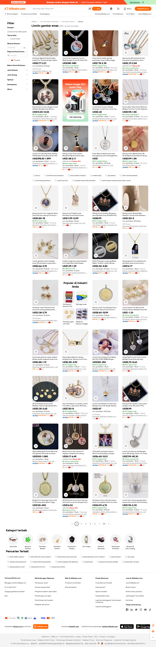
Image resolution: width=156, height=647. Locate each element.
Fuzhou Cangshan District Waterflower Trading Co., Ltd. (135, 271)
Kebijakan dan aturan (42, 604)
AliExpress (45, 637)
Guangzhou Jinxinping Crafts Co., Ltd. (45, 163)
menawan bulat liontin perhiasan (84, 180)
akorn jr (37, 175)
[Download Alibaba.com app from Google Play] (143, 626)
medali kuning (96, 175)
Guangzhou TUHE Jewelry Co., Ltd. (44, 118)
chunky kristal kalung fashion (42, 562)
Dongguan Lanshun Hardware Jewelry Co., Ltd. (45, 320)
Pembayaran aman (41, 583)
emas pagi (130, 557)
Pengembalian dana (102, 596)
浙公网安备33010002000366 (115, 643)
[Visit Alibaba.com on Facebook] (127, 609)
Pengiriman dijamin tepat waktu (46, 591)
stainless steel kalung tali (18, 562)
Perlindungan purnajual (43, 596)
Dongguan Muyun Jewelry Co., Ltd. (104, 271)
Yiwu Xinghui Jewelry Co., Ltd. (102, 165)
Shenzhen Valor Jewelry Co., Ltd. (73, 223)
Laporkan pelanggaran (103, 606)
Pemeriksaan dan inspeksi (44, 600)
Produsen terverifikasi (73, 583)
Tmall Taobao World (67, 637)
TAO (95, 637)
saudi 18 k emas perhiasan (55, 175)
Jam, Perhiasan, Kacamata (49, 21)
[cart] (118, 9)
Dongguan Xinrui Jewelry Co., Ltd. (74, 369)
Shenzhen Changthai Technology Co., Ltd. (45, 225)
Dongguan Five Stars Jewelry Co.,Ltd (135, 118)
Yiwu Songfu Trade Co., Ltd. (42, 71)
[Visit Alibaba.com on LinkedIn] (131, 609)
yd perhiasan (89, 562)
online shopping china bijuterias (68, 562)
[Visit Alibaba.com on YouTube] (145, 609)
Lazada (78, 637)
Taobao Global (87, 637)
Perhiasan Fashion (68, 21)
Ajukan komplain (101, 591)
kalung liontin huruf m (38, 567)
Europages (111, 637)
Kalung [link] (80, 21)
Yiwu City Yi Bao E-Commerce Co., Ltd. (135, 415)
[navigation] (17, 273)
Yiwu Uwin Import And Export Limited (135, 72)
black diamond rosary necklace (41, 557)
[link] (153, 625)
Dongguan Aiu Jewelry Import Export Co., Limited (135, 226)
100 (104, 524)
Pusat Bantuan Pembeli (103, 583)
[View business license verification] (99, 643)
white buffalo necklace (17, 557)
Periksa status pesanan (134, 591)
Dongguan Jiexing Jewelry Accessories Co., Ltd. (135, 319)
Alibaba (34, 21)
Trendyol (102, 637)
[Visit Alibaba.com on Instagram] (140, 609)
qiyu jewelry (111, 175)
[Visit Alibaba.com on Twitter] (136, 609)
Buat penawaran (71, 587)
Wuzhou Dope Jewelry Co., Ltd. (43, 461)
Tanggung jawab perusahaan (15, 591)
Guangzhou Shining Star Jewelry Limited (105, 317)
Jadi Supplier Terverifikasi (135, 596)
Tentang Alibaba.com (12, 578)
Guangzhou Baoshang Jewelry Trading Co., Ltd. (135, 369)
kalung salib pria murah (17, 567)
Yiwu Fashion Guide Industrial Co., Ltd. (75, 273)
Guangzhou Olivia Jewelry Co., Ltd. (44, 413)
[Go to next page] (109, 524)
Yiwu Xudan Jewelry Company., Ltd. (104, 70)
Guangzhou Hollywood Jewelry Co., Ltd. (45, 271)
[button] (89, 8)
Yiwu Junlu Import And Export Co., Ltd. (75, 465)
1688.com (54, 637)
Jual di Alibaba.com (132, 583)
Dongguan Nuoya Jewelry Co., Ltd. (104, 118)
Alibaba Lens (18, 626)
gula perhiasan (116, 557)
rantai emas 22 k (62, 180)
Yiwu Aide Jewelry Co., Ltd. (131, 165)
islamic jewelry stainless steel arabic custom (116, 180)
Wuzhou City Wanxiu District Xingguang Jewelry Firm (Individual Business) (75, 70)
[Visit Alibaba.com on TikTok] (150, 609)
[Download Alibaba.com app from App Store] (127, 626)
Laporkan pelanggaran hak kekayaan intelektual (108, 601)
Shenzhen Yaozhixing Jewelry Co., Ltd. (105, 416)
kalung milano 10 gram (132, 562)
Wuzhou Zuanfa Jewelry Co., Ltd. (103, 369)
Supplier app (74, 626)
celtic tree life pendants (129, 175)
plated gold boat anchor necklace (94, 557)
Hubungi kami (100, 587)
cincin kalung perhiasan (42, 180)
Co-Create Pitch (10, 587)
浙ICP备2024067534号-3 (136, 643)
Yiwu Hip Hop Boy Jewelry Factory (74, 415)
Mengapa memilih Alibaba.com (15, 583)
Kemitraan (129, 600)
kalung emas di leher (58, 567)
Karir (6, 596)
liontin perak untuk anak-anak (67, 557)
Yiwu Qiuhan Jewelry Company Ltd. (104, 225)
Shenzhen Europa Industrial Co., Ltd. (45, 367)
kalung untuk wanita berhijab (108, 562)
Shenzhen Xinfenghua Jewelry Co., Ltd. (75, 167)
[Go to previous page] (72, 524)
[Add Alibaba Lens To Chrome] (40, 626)
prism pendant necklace (78, 175)
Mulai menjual (130, 587)
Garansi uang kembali (42, 587)
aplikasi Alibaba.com (110, 626)
